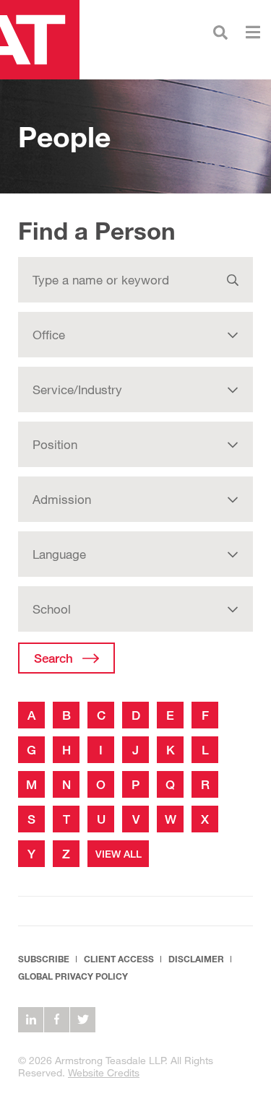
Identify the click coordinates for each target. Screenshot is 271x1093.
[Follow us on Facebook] (56, 1019)
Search (53, 658)
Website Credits (103, 1072)
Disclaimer (196, 959)
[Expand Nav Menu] (253, 30)
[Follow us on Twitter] (82, 1019)
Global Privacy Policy (73, 976)
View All (118, 854)
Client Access (119, 959)
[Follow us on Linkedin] (30, 1019)
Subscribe (43, 959)
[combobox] (135, 334)
